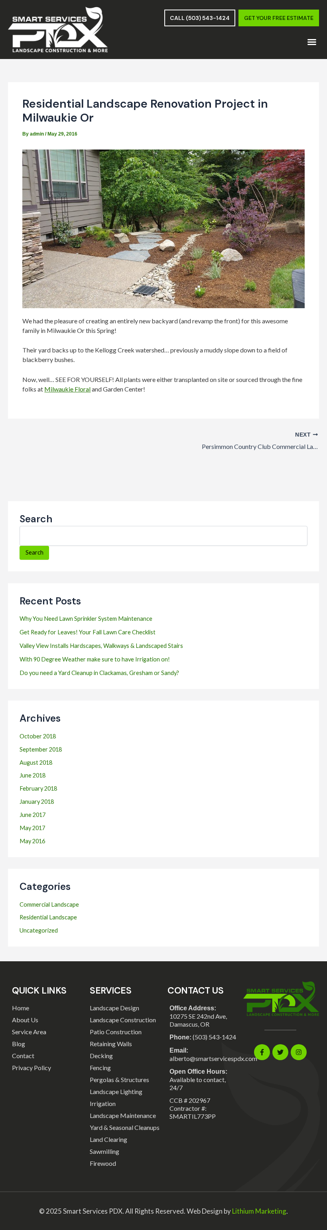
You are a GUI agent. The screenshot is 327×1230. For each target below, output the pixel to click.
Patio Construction (116, 1031)
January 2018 (37, 801)
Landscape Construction (123, 1019)
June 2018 (32, 775)
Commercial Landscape (49, 904)
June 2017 (32, 814)
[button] (312, 42)
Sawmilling (104, 1151)
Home (20, 1008)
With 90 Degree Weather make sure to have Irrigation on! (95, 659)
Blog (18, 1043)
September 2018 (41, 749)
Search (36, 518)
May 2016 (32, 841)
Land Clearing (108, 1139)
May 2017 (32, 828)
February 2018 (38, 788)
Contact (23, 1055)
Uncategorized (39, 930)
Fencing (100, 1067)
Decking (101, 1055)
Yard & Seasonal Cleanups (125, 1127)
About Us (25, 1019)
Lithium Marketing (259, 1211)
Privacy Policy (31, 1067)
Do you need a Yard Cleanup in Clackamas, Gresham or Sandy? (99, 672)
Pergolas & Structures (119, 1079)
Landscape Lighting (116, 1091)
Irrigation (103, 1103)
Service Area (29, 1031)
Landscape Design (114, 1008)
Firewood (103, 1163)
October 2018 (38, 736)
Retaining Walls (111, 1043)
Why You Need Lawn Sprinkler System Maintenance (86, 618)
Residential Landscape (48, 917)
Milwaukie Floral (67, 389)
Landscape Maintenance (123, 1115)
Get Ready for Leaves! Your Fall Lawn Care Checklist (88, 632)
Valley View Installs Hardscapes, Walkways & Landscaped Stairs (101, 645)
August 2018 (36, 762)
